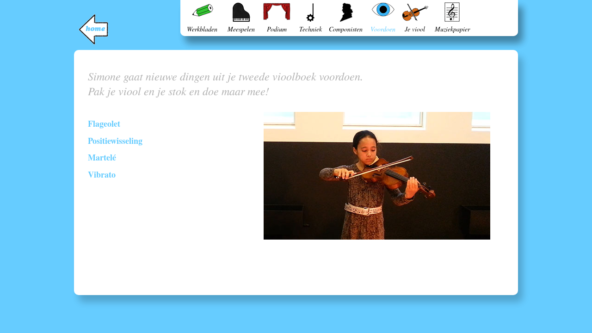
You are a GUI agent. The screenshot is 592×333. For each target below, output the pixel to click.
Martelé (102, 157)
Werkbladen (202, 29)
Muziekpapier (452, 29)
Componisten (346, 29)
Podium (277, 29)
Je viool (415, 29)
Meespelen (241, 29)
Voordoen (382, 29)
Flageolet (104, 123)
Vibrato (102, 174)
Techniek (310, 29)
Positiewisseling (115, 141)
